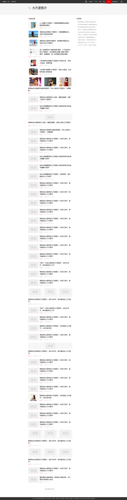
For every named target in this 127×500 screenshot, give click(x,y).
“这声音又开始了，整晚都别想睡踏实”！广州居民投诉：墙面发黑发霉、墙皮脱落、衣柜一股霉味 (88, 37)
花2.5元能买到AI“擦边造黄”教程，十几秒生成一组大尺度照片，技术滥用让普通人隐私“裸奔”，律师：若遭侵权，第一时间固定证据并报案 (55, 52)
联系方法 (58, 498)
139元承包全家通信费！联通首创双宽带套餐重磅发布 (88, 24)
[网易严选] (96, 1)
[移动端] (86, 1)
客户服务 (66, 498)
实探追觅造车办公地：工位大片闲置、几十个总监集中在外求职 (88, 42)
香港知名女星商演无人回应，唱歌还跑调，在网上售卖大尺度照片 (49, 122)
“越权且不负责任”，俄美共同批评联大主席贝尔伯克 (88, 39)
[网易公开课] (90, 1)
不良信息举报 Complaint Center (80, 498)
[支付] (100, 1)
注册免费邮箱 (114, 1)
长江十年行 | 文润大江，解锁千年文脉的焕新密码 (88, 45)
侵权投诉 (93, 498)
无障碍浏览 (13, 1)
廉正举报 (89, 498)
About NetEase (48, 498)
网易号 (41, 27)
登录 (109, 1)
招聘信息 (62, 498)
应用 (8, 1)
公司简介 (53, 498)
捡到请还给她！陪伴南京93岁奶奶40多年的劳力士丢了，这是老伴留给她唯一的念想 (88, 22)
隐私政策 (71, 498)
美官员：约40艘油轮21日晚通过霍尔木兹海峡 (88, 29)
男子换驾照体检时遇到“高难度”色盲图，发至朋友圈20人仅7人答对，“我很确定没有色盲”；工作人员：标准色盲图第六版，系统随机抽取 (88, 27)
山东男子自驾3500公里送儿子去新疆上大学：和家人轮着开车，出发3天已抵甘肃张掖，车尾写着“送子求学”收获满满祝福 (88, 32)
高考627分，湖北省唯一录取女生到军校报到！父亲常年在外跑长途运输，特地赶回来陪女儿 (88, 34)
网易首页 (4, 1)
